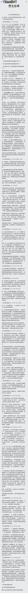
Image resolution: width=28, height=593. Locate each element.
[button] (1, 2)
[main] (14, 6)
